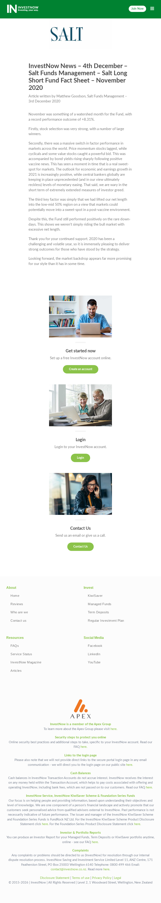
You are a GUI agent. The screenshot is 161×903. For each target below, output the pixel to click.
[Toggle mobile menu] (152, 8)
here (106, 869)
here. (113, 729)
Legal (117, 878)
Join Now (137, 8)
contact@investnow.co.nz (68, 869)
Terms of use (81, 878)
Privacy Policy (102, 878)
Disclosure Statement (54, 878)
